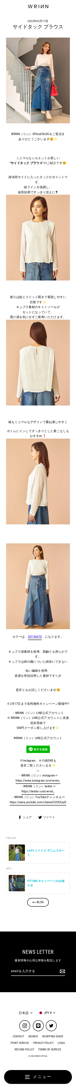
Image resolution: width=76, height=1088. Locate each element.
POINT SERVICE (20, 1042)
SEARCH (33, 1036)
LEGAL (61, 1042)
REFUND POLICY (24, 1049)
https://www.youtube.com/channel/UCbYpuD (38, 802)
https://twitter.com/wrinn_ (38, 791)
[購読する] (62, 971)
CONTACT (18, 1036)
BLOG (40, 902)
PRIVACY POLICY (43, 1042)
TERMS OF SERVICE (49, 1049)
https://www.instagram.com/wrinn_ (38, 780)
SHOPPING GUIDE (52, 1036)
